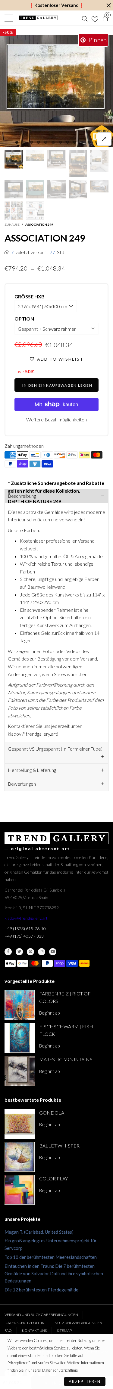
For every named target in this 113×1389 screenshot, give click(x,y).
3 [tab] (31, 142)
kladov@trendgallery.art (26, 918)
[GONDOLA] (20, 1124)
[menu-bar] (10, 18)
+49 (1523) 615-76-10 (25, 928)
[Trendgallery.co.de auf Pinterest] (30, 951)
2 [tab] (24, 142)
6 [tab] (53, 142)
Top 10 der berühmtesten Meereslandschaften (51, 1257)
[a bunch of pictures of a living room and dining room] (14, 210)
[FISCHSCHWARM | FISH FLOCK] (20, 1038)
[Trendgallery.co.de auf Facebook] (8, 951)
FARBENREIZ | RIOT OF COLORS (65, 997)
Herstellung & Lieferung (32, 770)
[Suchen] (85, 18)
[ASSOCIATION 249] (56, 91)
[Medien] (104, 139)
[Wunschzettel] (95, 17)
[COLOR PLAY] (20, 1190)
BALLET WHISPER (59, 1145)
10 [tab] (81, 142)
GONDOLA (51, 1112)
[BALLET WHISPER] (20, 1157)
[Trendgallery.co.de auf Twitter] (19, 951)
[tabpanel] (56, 91)
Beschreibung (22, 496)
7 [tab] (60, 142)
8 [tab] (67, 142)
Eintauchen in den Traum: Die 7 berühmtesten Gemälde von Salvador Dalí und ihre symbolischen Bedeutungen (54, 1273)
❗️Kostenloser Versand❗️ (56, 5)
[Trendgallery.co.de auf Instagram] (41, 951)
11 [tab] (89, 142)
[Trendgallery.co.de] (38, 18)
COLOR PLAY (53, 1178)
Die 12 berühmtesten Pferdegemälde (41, 1289)
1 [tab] (16, 142)
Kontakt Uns (34, 1330)
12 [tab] (96, 142)
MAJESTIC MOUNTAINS (66, 1059)
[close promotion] (108, 5)
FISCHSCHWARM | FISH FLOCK (66, 1030)
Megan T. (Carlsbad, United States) (39, 1232)
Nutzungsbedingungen (78, 1322)
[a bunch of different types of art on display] (35, 210)
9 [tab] (74, 142)
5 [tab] (45, 142)
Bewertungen (22, 784)
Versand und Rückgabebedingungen (41, 1314)
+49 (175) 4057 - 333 (24, 936)
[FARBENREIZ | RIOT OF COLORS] (20, 1005)
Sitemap (64, 1330)
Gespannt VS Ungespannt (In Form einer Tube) (55, 749)
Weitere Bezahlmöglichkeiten (56, 419)
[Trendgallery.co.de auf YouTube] (52, 951)
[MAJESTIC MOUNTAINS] (20, 1071)
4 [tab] (38, 142)
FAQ (8, 1330)
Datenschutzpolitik (24, 1322)
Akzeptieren (85, 1381)
